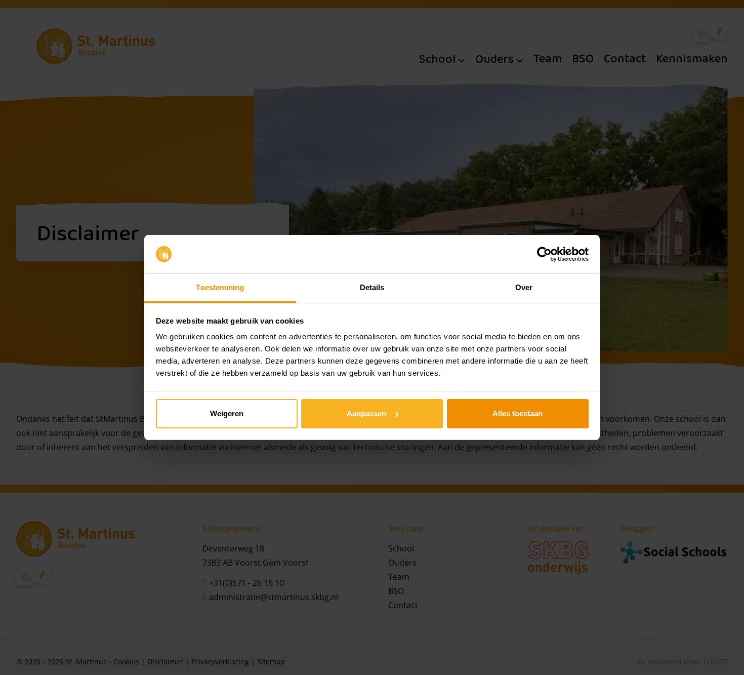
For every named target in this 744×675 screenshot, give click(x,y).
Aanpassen (366, 413)
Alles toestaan (517, 413)
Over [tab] (523, 287)
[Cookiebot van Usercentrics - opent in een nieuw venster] (544, 254)
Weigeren (226, 413)
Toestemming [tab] (220, 287)
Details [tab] (372, 287)
